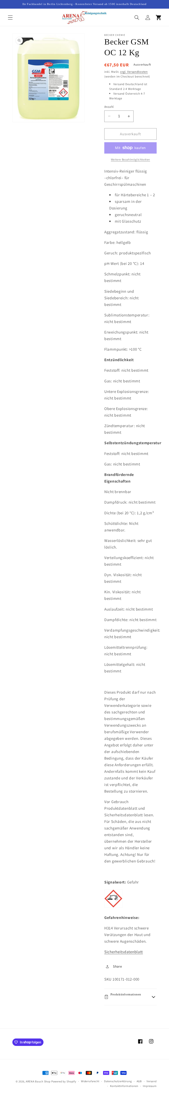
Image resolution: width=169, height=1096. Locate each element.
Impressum (150, 1086)
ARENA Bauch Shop (38, 1081)
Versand (152, 1081)
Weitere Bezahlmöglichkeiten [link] (130, 159)
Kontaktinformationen (124, 1086)
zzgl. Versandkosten (134, 72)
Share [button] (117, 966)
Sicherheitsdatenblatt (123, 951)
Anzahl (109, 107)
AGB (139, 1081)
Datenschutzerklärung (118, 1081)
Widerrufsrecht (90, 1081)
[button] (10, 17)
